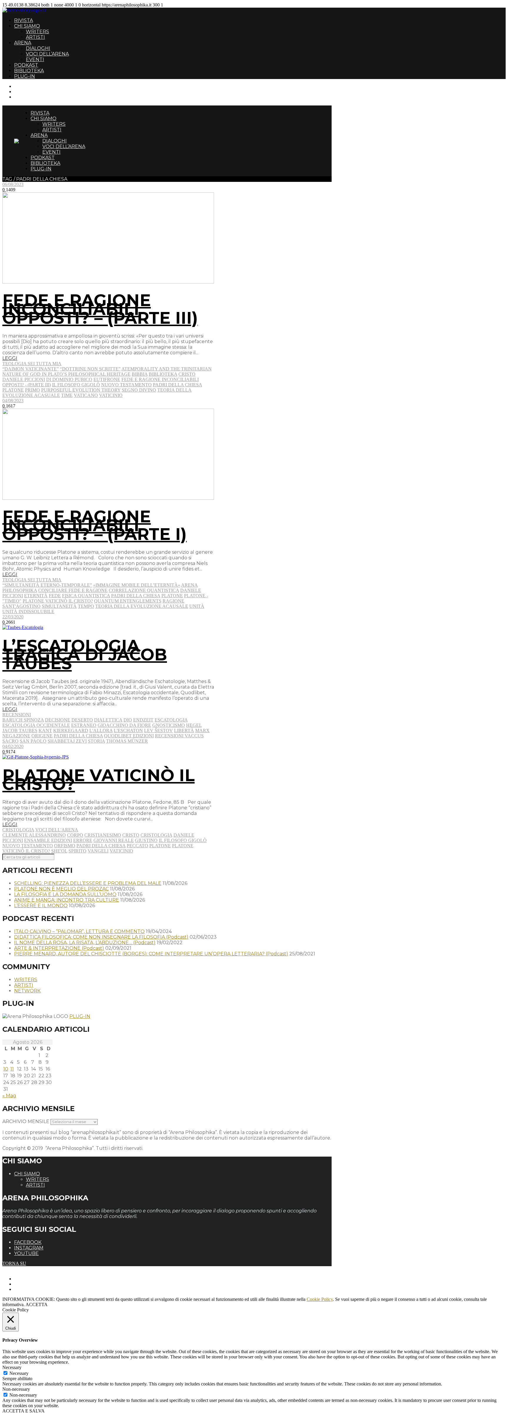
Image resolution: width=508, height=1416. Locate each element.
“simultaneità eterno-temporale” (47, 585)
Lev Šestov (158, 730)
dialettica (108, 719)
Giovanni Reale (113, 840)
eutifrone (106, 379)
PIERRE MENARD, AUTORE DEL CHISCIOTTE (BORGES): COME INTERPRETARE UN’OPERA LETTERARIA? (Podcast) (151, 954)
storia (96, 741)
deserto (82, 719)
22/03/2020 (13, 616)
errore (82, 840)
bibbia (140, 374)
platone (13, 389)
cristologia (156, 835)
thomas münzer (127, 741)
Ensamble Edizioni (48, 840)
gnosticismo (168, 725)
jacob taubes (19, 730)
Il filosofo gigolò (76, 384)
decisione (57, 719)
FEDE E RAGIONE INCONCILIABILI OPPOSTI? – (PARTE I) (94, 525)
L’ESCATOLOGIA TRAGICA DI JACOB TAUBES (84, 654)
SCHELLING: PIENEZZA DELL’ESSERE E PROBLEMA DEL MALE (87, 883)
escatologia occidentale (36, 725)
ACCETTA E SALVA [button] (23, 1410)
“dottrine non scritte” (90, 368)
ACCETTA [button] (37, 1304)
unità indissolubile (28, 611)
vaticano (86, 395)
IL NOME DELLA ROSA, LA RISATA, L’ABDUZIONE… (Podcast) (85, 942)
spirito (77, 850)
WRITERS (37, 31)
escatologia (171, 719)
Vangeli (98, 850)
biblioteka (163, 374)
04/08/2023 (13, 400)
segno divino (139, 389)
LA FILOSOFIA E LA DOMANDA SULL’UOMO (65, 894)
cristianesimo (102, 835)
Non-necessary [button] (16, 1389)
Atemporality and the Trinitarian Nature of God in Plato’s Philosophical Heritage (107, 371)
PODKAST (26, 65)
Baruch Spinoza (23, 719)
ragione (173, 600)
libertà (184, 730)
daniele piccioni (23, 379)
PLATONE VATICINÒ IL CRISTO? (98, 779)
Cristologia (18, 829)
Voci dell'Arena (56, 829)
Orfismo (64, 845)
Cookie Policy (320, 1299)
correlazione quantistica (144, 590)
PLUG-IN (24, 76)
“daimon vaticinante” (30, 368)
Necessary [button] (11, 1367)
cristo (186, 374)
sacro (10, 741)
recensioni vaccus (179, 735)
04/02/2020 (13, 746)
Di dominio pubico (69, 379)
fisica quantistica (86, 595)
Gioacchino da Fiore (124, 725)
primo (32, 389)
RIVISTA (23, 20)
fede (55, 595)
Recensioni (16, 714)
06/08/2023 (13, 184)
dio (127, 719)
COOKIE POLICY (32, 1289)
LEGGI (9, 358)
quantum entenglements (127, 600)
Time (67, 395)
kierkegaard (70, 730)
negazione (16, 735)
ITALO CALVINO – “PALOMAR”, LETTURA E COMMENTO (79, 931)
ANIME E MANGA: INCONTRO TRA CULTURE (66, 900)
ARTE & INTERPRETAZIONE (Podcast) (59, 948)
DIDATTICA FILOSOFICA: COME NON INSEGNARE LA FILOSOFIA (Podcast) (101, 937)
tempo (86, 606)
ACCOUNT (26, 96)
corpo (75, 835)
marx (202, 730)
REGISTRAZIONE (33, 91)
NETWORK (27, 991)
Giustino (146, 840)
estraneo (83, 725)
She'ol (59, 850)
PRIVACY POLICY (33, 1283)
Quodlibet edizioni (129, 735)
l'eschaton (128, 730)
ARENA (22, 43)
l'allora (101, 730)
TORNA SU (14, 1263)
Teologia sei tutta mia (31, 363)
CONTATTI (25, 86)
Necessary (19, 1373)
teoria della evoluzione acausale (141, 606)
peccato (137, 845)
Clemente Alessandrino (34, 835)
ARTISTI (35, 37)
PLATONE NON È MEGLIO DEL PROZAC (61, 889)
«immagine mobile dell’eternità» (136, 585)
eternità (36, 595)
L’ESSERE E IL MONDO (41, 905)
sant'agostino (21, 606)
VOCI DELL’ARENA (47, 54)
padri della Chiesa (177, 384)
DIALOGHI (38, 48)
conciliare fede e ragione (73, 590)
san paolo (33, 741)
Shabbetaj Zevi (67, 741)
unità (196, 606)
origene (42, 735)
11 (12, 1069)
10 (5, 1069)
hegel (194, 725)
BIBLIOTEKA (29, 70)
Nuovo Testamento (126, 384)
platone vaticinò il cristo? (58, 600)
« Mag (9, 1095)
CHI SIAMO (27, 26)
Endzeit (143, 719)
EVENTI (35, 59)
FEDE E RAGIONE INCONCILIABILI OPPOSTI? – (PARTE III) (100, 309)
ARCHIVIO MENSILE (25, 1121)
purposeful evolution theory (81, 389)
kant (45, 730)
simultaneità (59, 606)
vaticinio (111, 395)
